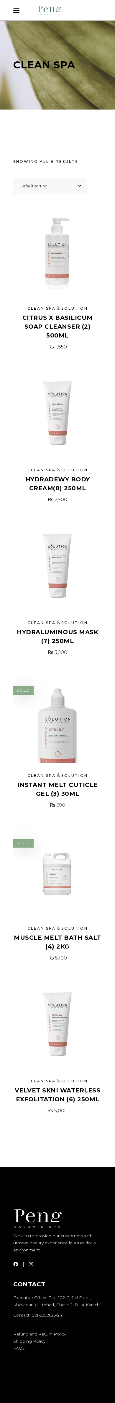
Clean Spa (41, 308)
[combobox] (50, 186)
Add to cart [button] (57, 347)
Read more (57, 805)
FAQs (18, 1348)
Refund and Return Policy (39, 1334)
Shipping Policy (29, 1341)
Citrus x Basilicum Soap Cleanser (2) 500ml (57, 326)
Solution (74, 308)
